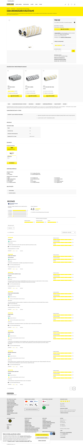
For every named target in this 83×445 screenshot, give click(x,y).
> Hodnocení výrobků (28, 425)
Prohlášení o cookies (11, 441)
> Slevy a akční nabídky (11, 400)
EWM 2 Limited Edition (12, 179)
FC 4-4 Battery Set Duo (35, 179)
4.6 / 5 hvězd (62, 403)
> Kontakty (8, 414)
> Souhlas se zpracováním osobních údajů (31, 430)
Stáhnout (12, 162)
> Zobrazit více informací (64, 412)
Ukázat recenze (62, 406)
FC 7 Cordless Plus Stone (35, 173)
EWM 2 (9, 173)
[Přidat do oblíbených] (9, 20)
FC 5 (32, 180)
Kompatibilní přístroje (47, 104)
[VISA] (31, 401)
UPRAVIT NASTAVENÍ (42, 440)
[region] (26, 437)
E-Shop (40, 4)
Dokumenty (38, 104)
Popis (9, 104)
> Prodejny (44, 419)
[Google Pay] (27, 405)
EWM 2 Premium (10, 180)
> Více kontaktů (62, 437)
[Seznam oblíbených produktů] (71, 4)
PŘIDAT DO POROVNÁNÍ (59, 41)
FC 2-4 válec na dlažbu (29, 86)
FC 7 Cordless (10, 174)
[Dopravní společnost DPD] (44, 401)
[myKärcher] (68, 4)
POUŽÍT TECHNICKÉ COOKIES (42, 437)
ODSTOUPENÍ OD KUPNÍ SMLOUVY (32, 409)
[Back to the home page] (11, 4)
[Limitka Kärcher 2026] (11, 421)
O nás (36, 4)
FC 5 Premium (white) (59, 179)
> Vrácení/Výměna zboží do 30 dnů (12, 404)
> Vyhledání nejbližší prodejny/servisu (48, 422)
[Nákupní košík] (74, 4)
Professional (26, 4)
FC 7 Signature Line (58, 182)
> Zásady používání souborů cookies (30, 432)
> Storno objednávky (10, 410)
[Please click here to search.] (73, 51)
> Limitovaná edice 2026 (11, 402)
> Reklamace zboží (10, 411)
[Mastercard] (27, 401)
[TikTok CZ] (54, 434)
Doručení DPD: (57, 33)
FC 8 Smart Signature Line (35, 174)
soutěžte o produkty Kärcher (66, 37)
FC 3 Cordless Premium (12, 182)
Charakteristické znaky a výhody (19, 104)
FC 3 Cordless (10, 181)
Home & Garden (19, 4)
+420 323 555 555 (69, 432)
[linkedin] (51, 434)
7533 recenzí (62, 404)
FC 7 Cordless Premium (59, 181)
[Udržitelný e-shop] (46, 407)
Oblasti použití (57, 104)
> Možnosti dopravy (10, 407)
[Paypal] (36, 401)
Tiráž (31, 441)
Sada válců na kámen (11, 86)
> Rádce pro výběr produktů (11, 403)
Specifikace (31, 104)
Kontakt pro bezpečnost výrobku (60, 59)
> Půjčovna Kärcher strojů (46, 421)
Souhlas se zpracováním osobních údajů (22, 441)
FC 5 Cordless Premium (35, 182)
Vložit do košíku (65, 29)
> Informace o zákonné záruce (29, 426)
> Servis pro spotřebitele (46, 425)
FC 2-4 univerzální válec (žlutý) (48, 86)
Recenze (64, 104)
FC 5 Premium (57, 177)
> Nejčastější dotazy (28, 422)
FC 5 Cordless (33, 181)
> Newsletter (27, 421)
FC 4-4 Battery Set (34, 177)
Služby (32, 4)
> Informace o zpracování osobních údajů (31, 429)
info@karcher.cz (65, 433)
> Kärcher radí (27, 419)
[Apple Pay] (31, 405)
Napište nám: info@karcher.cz (59, 57)
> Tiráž (61, 430)
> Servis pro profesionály (46, 426)
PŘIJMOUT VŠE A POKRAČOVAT (42, 434)
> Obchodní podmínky (10, 406)
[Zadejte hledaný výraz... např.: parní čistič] (65, 4)
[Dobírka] (36, 405)
